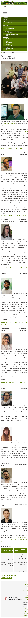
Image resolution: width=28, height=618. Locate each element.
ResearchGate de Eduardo (8, 215)
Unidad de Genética (9, 123)
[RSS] (12, 1)
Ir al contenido (4, 17)
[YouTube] (3, 1)
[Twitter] (8, 1)
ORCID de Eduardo (22, 215)
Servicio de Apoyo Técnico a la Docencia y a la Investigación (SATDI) (14, 539)
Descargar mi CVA (17, 148)
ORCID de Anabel (20, 382)
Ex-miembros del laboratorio (9, 576)
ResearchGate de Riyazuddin (9, 322)
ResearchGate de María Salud (9, 268)
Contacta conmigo (6, 148)
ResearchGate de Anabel (7, 382)
